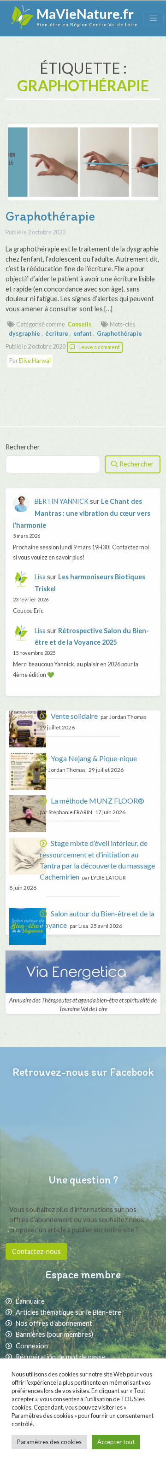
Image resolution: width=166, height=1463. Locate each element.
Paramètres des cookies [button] (49, 1442)
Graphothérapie (50, 216)
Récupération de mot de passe (60, 1357)
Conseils (79, 324)
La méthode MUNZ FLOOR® (97, 800)
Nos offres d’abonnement (54, 1323)
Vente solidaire (74, 715)
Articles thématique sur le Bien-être (68, 1312)
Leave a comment (99, 347)
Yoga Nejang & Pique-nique (94, 758)
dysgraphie (24, 333)
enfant (82, 333)
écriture (56, 333)
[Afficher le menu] (153, 18)
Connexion (32, 1346)
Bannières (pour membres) (54, 1334)
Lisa (40, 577)
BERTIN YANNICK (62, 501)
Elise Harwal (35, 360)
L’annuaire (30, 1301)
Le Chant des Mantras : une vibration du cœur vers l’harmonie (81, 513)
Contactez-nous (36, 1251)
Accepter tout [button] (116, 1442)
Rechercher (23, 447)
